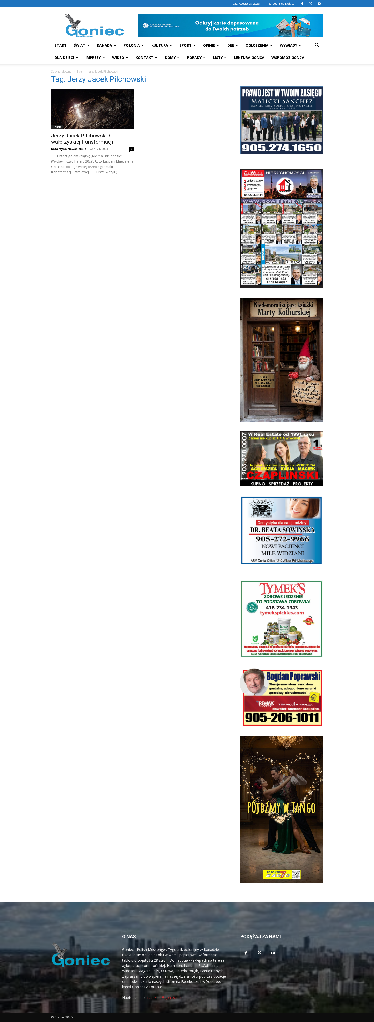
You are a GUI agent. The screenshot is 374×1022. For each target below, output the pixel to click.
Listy (218, 57)
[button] (317, 45)
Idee (230, 45)
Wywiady (288, 45)
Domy (170, 57)
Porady (194, 57)
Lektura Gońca (249, 57)
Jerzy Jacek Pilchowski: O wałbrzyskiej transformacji (82, 139)
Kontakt (144, 57)
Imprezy (93, 57)
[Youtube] (319, 3)
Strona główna (61, 71)
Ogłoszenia (257, 45)
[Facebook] (302, 3)
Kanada (104, 45)
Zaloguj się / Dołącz (281, 3)
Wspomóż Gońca (287, 57)
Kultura (159, 45)
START (61, 45)
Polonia (132, 45)
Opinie (209, 45)
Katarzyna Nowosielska (69, 149)
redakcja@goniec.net (164, 997)
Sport (186, 45)
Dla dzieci (64, 57)
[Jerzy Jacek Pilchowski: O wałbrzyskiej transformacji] (92, 109)
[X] (310, 3)
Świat (79, 45)
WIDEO (118, 57)
